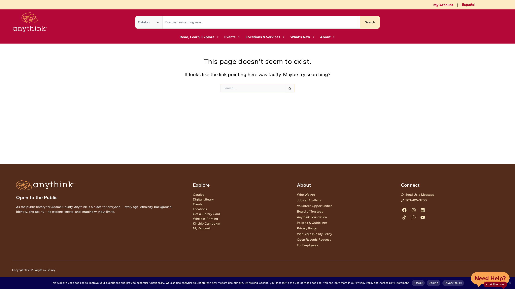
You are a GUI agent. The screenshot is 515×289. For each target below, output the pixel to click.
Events (230, 37)
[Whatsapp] (413, 217)
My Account (443, 5)
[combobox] (261, 22)
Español (468, 4)
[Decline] (510, 283)
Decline (433, 282)
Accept (418, 282)
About (325, 37)
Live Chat (490, 280)
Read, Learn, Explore (197, 37)
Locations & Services (263, 37)
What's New (300, 37)
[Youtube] (422, 217)
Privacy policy (453, 282)
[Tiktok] (404, 217)
